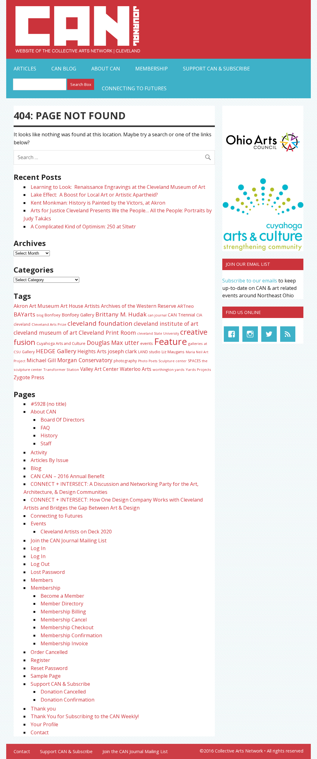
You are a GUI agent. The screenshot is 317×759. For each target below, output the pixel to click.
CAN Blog (63, 68)
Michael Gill (41, 360)
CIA (199, 315)
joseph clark (122, 351)
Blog (36, 468)
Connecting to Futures (134, 88)
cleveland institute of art (166, 323)
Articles (25, 68)
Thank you (43, 708)
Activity (39, 452)
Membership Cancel (64, 619)
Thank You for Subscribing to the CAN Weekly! (85, 716)
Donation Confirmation (67, 699)
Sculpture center (172, 361)
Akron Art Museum (36, 305)
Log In (38, 548)
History (49, 435)
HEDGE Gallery (56, 351)
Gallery (28, 351)
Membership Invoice (64, 643)
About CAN (105, 68)
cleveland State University (158, 333)
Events (38, 523)
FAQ (45, 427)
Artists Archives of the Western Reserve (130, 306)
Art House (71, 306)
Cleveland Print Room (107, 332)
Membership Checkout (67, 627)
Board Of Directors (63, 419)
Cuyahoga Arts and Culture (61, 343)
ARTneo (185, 306)
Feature (170, 341)
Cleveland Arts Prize (49, 324)
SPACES (194, 360)
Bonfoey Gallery (78, 315)
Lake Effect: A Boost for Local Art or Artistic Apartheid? (95, 194)
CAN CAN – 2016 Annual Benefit (67, 476)
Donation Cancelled (63, 691)
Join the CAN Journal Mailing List (68, 540)
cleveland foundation (99, 323)
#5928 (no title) (48, 404)
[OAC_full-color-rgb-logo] (262, 152)
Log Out (40, 564)
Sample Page (46, 675)
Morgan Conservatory (84, 360)
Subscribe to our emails (249, 280)
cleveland (22, 324)
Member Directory (62, 603)
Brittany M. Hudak (120, 314)
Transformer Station (61, 369)
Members (42, 580)
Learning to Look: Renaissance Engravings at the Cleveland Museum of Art (118, 187)
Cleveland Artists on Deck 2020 (76, 531)
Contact (40, 732)
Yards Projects (198, 369)
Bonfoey (52, 315)
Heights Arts (91, 351)
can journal (157, 315)
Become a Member (62, 595)
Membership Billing (63, 611)
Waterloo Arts (135, 369)
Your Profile (44, 724)
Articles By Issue (49, 460)
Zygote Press (29, 377)
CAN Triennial (181, 315)
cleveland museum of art (45, 332)
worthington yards (169, 369)
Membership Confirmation (71, 635)
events (146, 343)
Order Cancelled (49, 652)
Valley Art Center (99, 369)
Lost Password (48, 572)
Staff (46, 443)
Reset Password (49, 668)
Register (40, 660)
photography (125, 360)
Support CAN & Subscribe (216, 68)
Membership (151, 68)
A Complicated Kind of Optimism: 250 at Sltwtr (83, 226)
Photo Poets (147, 361)
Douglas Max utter (113, 343)
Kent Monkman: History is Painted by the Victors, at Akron (98, 202)
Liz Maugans (173, 351)
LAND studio (149, 351)
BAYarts (24, 314)
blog (40, 315)
